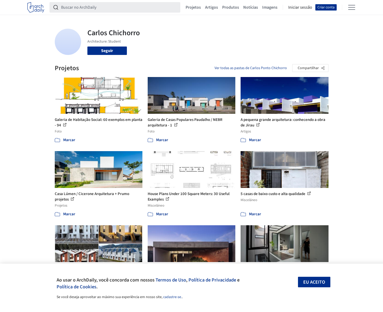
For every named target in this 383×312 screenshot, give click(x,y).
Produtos (230, 7)
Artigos (211, 7)
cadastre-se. (172, 297)
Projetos (193, 7)
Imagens (269, 7)
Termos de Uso (171, 280)
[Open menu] (351, 7)
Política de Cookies (76, 286)
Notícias (250, 7)
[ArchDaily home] (35, 7)
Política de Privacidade (212, 280)
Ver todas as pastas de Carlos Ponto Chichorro (251, 68)
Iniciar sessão (300, 7)
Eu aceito (314, 282)
